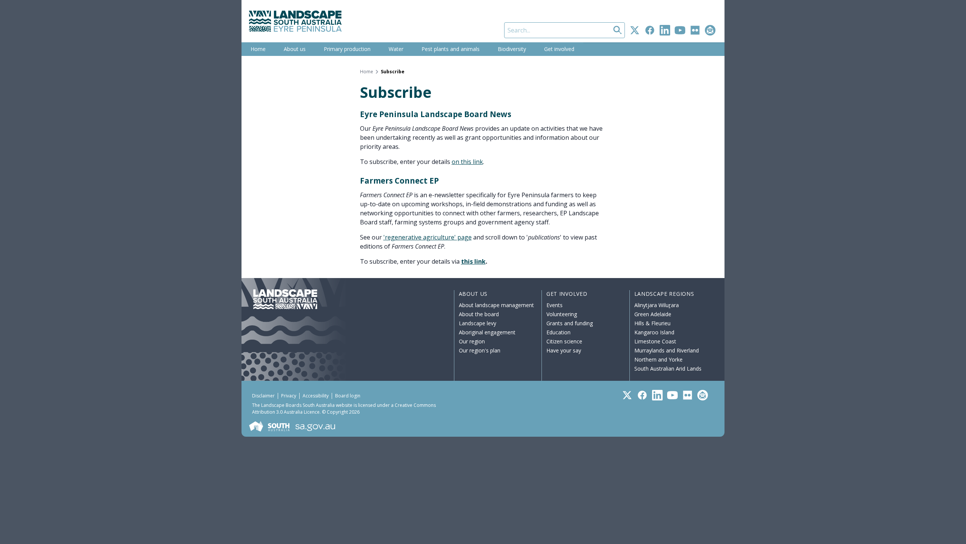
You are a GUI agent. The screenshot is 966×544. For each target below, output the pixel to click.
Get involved (559, 49)
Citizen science (564, 341)
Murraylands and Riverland (666, 350)
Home (258, 49)
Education (558, 332)
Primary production (347, 49)
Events (554, 305)
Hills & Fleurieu (652, 323)
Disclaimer (263, 396)
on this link (467, 162)
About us (295, 49)
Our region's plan (479, 350)
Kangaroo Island (654, 332)
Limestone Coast (655, 341)
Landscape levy (477, 323)
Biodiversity (512, 49)
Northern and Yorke (658, 359)
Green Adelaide (652, 314)
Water (396, 49)
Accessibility (316, 396)
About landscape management (496, 305)
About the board (479, 314)
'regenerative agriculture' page (427, 237)
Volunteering (561, 314)
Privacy (288, 396)
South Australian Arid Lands (667, 368)
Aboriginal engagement (487, 332)
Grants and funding (569, 323)
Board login (347, 396)
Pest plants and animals (450, 49)
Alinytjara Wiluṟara (656, 305)
